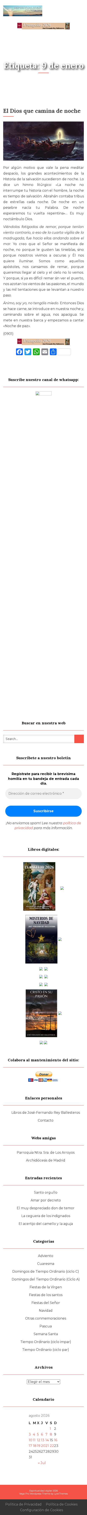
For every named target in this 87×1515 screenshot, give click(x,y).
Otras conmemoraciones (45, 1318)
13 (42, 1440)
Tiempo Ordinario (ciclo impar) (45, 1342)
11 (34, 1440)
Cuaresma (45, 1264)
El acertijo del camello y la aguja (46, 1224)
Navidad (46, 1311)
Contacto (45, 1120)
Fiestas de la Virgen (46, 1287)
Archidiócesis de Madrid (45, 1160)
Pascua (45, 1326)
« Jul (42, 1463)
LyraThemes (61, 1493)
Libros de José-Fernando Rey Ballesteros (45, 1113)
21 (47, 1446)
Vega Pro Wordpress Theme (34, 1493)
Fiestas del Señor (45, 1303)
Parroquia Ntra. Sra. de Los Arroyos (46, 1153)
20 (43, 1446)
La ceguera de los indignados (45, 1216)
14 (47, 1440)
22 (52, 1446)
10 (30, 1440)
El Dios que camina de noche (42, 110)
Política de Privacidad (23, 1504)
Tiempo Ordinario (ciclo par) (45, 1350)
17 (30, 1446)
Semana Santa (46, 1334)
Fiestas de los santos (46, 1295)
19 (38, 1446)
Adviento (45, 1256)
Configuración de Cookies (41, 1510)
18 (35, 1446)
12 (38, 1440)
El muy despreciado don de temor (46, 1208)
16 (55, 1440)
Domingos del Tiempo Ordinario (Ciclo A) (46, 1279)
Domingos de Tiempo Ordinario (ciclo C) (45, 1271)
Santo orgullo (45, 1192)
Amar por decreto (46, 1200)
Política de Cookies (61, 1504)
